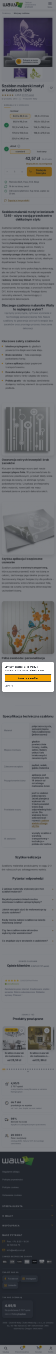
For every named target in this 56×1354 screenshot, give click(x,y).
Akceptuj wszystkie (28, 678)
